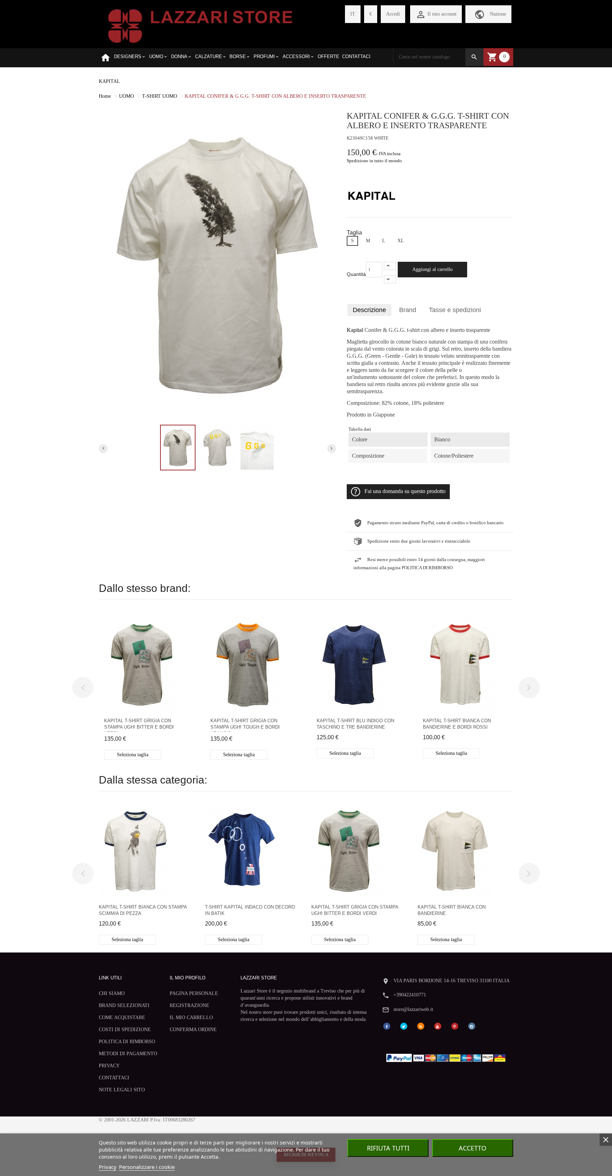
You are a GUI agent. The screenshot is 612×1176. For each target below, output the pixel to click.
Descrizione (369, 309)
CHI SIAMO (112, 993)
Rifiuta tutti (388, 1148)
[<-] (83, 687)
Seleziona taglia (132, 754)
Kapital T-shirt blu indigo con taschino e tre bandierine (355, 724)
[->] (529, 687)
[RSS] (420, 1025)
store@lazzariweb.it (413, 1009)
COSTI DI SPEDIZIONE (125, 1029)
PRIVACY (109, 1065)
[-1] (390, 279)
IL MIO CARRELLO (191, 1017)
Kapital (355, 330)
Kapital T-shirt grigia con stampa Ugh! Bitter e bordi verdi (139, 725)
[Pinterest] (454, 1025)
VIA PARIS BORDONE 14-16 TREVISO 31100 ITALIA (451, 980)
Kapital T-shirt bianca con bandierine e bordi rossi (457, 724)
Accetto (472, 1148)
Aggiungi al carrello (432, 269)
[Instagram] (471, 1025)
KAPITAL (109, 81)
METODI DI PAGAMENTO (128, 1053)
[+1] (390, 266)
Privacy (108, 1166)
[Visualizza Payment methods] (447, 1056)
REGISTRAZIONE (189, 1005)
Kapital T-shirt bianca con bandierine (452, 910)
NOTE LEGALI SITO (122, 1089)
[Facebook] (386, 1025)
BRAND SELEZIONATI (124, 1005)
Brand (407, 309)
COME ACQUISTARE (122, 1017)
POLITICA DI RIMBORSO (127, 1041)
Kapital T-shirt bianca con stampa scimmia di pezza (143, 910)
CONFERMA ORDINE (193, 1029)
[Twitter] (403, 1025)
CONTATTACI (114, 1077)
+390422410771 (409, 994)
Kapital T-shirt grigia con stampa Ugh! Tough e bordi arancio (245, 725)
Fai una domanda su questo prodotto (405, 491)
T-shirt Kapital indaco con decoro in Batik (250, 910)
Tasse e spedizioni (455, 309)
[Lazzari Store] (200, 25)
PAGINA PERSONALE (194, 993)
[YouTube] (437, 1025)
